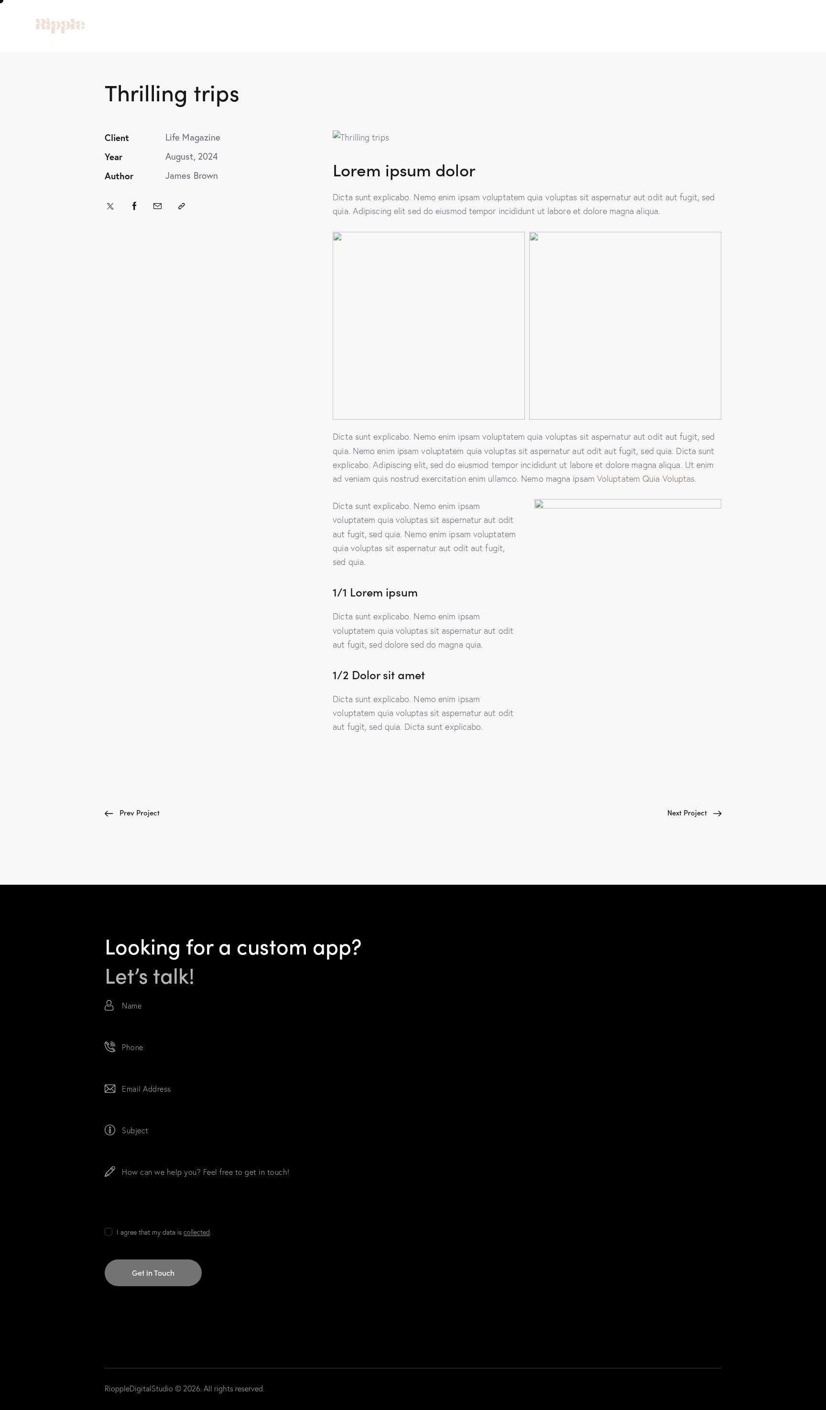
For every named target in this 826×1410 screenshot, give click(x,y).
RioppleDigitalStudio (139, 1388)
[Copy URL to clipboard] (181, 206)
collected (197, 1232)
